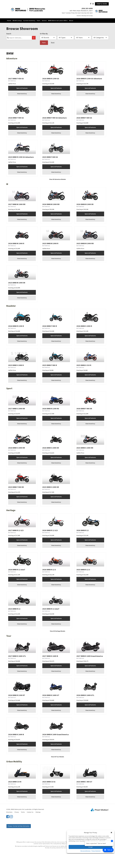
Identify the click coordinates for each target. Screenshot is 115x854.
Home (9, 21)
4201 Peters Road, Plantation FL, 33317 (81, 10)
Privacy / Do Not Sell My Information (18, 826)
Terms (23, 812)
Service (44, 21)
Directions (9, 812)
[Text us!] (108, 850)
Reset (53, 43)
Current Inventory (29, 21)
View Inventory (22, 94)
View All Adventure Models (57, 179)
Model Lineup (17, 21)
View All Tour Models (57, 756)
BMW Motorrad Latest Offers (58, 21)
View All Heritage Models (57, 631)
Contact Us (30, 812)
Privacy (17, 812)
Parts (38, 21)
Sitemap (37, 812)
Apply (44, 43)
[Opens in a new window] (90, 4)
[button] (111, 832)
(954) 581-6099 (87, 8)
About (71, 21)
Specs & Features (21, 88)
